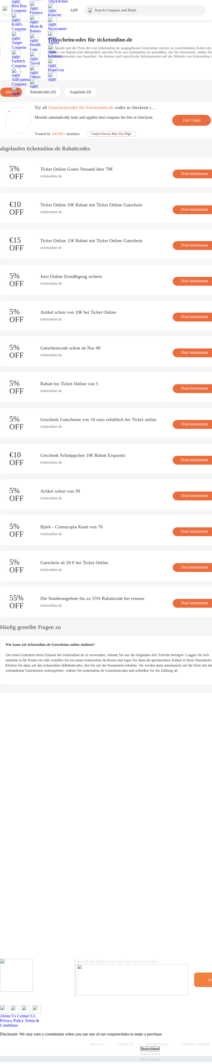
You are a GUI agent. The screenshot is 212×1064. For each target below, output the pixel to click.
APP (74, 10)
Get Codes (191, 120)
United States (150, 1054)
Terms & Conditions (195, 1044)
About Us (8, 1016)
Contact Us (26, 1016)
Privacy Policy (12, 1020)
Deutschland (150, 1049)
